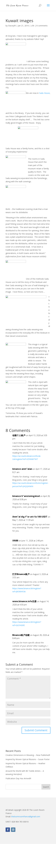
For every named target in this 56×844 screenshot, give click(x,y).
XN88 (15, 540)
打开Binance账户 (21, 574)
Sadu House (44, 93)
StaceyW (12, 25)
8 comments (42, 25)
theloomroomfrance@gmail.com (25, 816)
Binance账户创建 (21, 635)
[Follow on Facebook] (8, 829)
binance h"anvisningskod (26, 496)
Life (32, 25)
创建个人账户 (18, 435)
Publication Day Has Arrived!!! (18, 778)
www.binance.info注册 (24, 601)
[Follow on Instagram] (13, 829)
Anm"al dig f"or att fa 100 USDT (29, 516)
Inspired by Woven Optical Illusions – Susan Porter (28, 759)
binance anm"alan (22, 468)
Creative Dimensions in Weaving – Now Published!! (28, 755)
